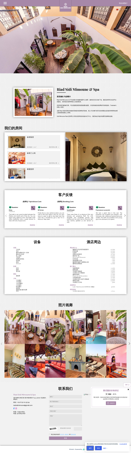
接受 (90, 448)
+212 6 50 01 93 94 (23, 402)
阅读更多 (32, 225)
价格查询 (112, 403)
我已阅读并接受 (55, 434)
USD (125, 9)
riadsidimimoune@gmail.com (22, 405)
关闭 (126, 384)
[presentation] (6, 215)
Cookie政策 (123, 444)
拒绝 (98, 448)
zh (120, 9)
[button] (63, 71)
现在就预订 (123, 3)
